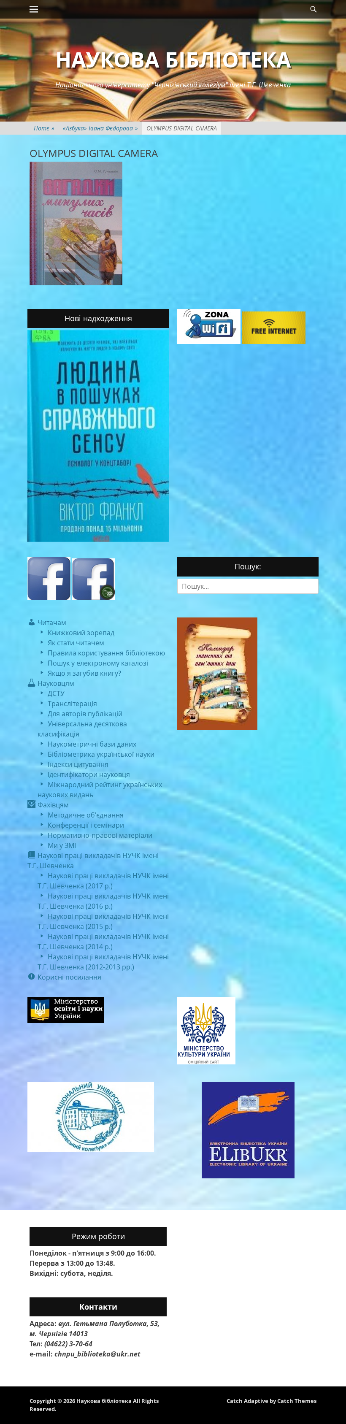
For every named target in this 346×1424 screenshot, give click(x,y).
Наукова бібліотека (173, 59)
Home (44, 128)
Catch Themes (296, 1401)
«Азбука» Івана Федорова (100, 128)
